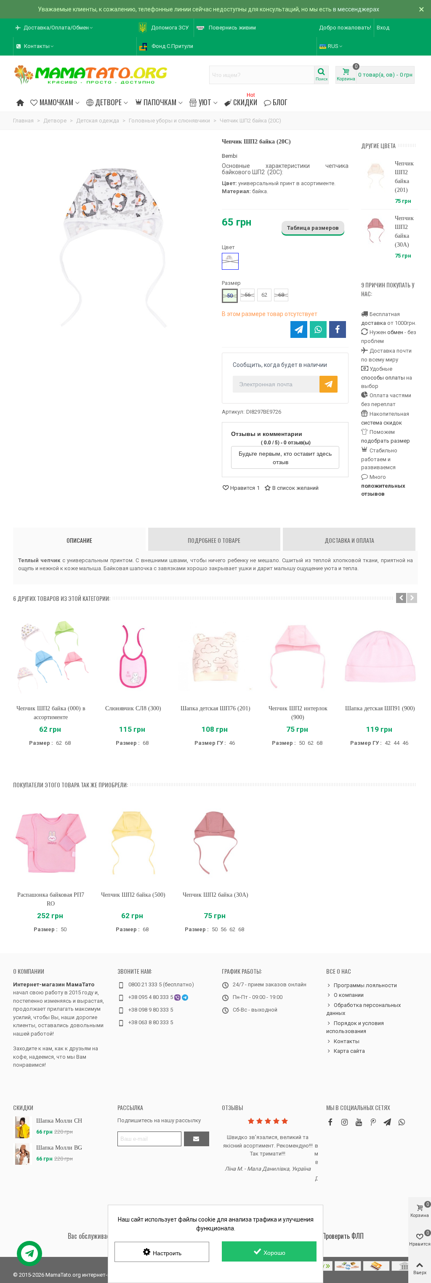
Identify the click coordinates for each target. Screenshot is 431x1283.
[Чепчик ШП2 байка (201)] (376, 176)
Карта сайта (349, 1051)
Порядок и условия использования (355, 1027)
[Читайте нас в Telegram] (387, 1122)
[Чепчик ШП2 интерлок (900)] (298, 657)
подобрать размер (385, 441)
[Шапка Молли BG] (22, 1154)
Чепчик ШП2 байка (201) (404, 176)
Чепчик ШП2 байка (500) (133, 895)
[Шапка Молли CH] (22, 1127)
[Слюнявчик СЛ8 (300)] (133, 657)
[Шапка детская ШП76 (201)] (215, 657)
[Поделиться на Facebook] (337, 329)
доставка (373, 323)
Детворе (108, 101)
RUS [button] (333, 46)
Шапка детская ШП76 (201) (215, 708)
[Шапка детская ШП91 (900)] (380, 657)
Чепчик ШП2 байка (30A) (404, 231)
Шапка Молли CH (59, 1121)
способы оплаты (383, 378)
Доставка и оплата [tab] (349, 540)
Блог (280, 101)
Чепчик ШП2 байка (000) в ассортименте (50, 712)
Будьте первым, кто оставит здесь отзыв (285, 457)
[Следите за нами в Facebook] (330, 1122)
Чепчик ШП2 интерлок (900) (298, 712)
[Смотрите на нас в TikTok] (373, 1122)
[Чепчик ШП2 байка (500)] (133, 843)
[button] (54, 28)
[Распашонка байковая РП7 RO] (51, 843)
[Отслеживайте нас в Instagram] (344, 1122)
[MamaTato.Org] (91, 75)
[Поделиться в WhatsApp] (318, 329)
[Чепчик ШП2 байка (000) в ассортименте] (51, 657)
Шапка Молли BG (59, 1148)
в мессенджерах (356, 9)
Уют (205, 101)
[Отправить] (196, 1139)
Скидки (245, 100)
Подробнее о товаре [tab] (214, 540)
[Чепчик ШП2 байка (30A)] (376, 230)
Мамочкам (56, 101)
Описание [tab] (79, 540)
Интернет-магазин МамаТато (53, 984)
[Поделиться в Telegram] (298, 329)
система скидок (381, 423)
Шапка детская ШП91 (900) (380, 708)
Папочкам (160, 101)
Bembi (229, 156)
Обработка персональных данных (363, 1009)
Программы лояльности (365, 985)
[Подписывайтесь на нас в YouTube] (358, 1122)
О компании (28, 971)
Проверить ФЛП (343, 1236)
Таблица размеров (313, 228)
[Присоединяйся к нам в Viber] (401, 1122)
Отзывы (232, 1107)
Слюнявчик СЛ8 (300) (133, 708)
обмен (395, 332)
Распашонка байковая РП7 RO (50, 899)
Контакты (346, 1041)
